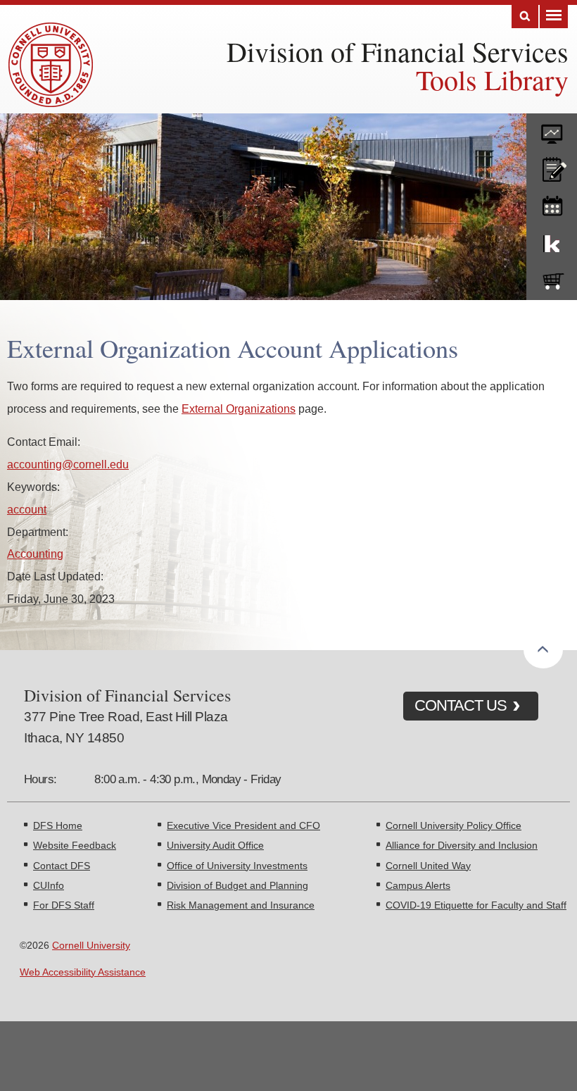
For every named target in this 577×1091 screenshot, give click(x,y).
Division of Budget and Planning (237, 885)
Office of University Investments (237, 865)
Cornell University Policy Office (453, 825)
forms (551, 128)
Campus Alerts (418, 885)
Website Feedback (74, 845)
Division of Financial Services (398, 51)
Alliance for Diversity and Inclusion (462, 845)
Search (525, 16)
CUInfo (48, 885)
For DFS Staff (63, 905)
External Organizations (239, 408)
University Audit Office (215, 845)
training (551, 203)
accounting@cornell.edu (68, 464)
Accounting (35, 553)
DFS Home (57, 825)
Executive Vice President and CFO (243, 825)
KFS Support (551, 240)
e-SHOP (551, 278)
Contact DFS (61, 865)
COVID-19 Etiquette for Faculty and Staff (476, 905)
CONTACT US (460, 705)
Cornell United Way (428, 865)
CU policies (551, 166)
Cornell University (91, 945)
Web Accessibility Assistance (83, 972)
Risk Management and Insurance (241, 905)
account (26, 509)
